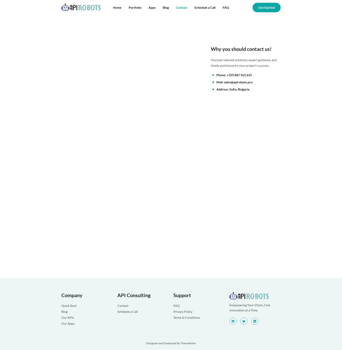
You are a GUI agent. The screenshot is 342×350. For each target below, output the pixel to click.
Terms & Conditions (186, 317)
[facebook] (233, 321)
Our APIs (67, 317)
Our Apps (68, 323)
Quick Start (69, 305)
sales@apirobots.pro (238, 82)
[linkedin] (254, 321)
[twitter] (243, 321)
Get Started (266, 7)
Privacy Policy (182, 311)
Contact (181, 7)
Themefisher (188, 343)
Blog (166, 7)
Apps (152, 7)
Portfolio (135, 7)
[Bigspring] (255, 296)
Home (117, 7)
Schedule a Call (205, 7)
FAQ (226, 7)
